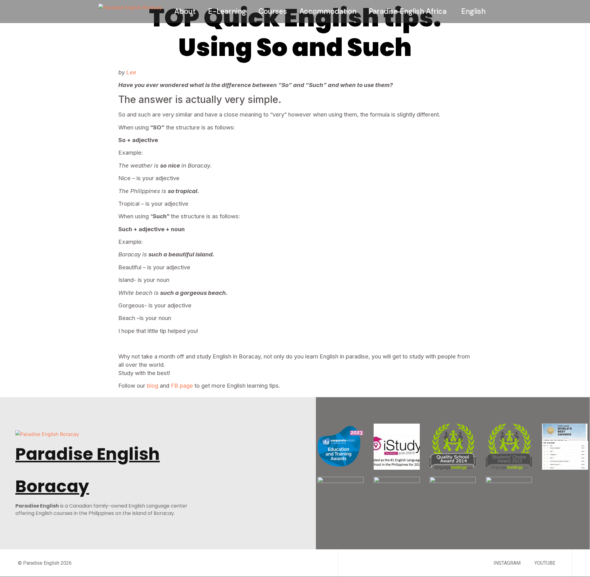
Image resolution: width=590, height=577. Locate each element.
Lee (131, 72)
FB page (182, 385)
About (185, 11)
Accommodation (327, 11)
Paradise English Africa (407, 11)
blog (152, 385)
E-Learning (227, 11)
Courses (272, 11)
